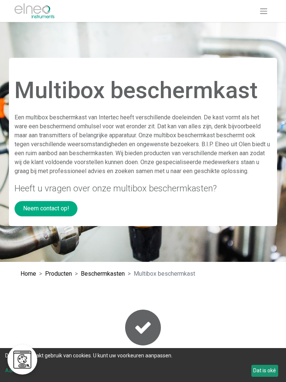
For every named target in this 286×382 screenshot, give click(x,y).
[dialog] (143, 365)
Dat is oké (264, 370)
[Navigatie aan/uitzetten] (263, 11)
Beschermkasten (103, 273)
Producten (58, 273)
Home (28, 273)
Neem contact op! (46, 208)
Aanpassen (18, 370)
